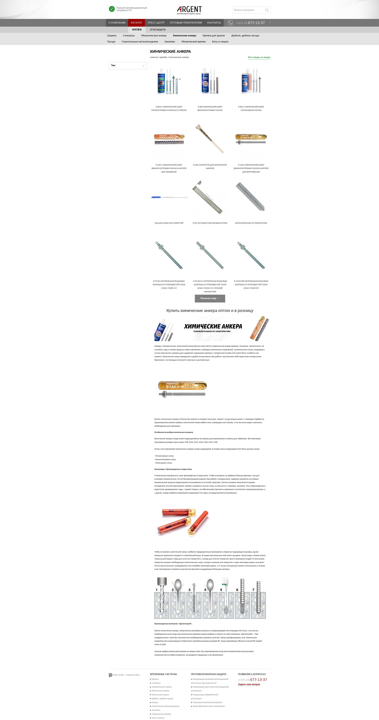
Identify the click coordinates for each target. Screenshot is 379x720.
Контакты (214, 22)
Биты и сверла (220, 41)
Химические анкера (184, 35)
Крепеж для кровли (214, 35)
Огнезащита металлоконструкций (207, 702)
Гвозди (111, 41)
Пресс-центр (156, 22)
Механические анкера (154, 35)
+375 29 (250, 23)
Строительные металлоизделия (140, 41)
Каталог (136, 22)
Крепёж (137, 29)
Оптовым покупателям (186, 22)
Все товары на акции (259, 57)
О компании (117, 22)
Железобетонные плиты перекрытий (209, 706)
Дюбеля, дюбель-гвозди (245, 35)
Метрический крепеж (194, 41)
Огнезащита (158, 29)
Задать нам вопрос (249, 684)
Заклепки (169, 41)
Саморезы (129, 35)
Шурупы (112, 35)
